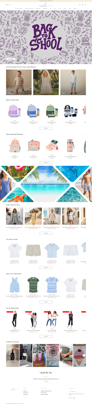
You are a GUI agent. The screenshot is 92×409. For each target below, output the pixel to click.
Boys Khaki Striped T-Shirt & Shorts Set (33, 296)
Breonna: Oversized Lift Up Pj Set (70, 330)
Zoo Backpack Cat (14, 156)
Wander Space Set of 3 (33, 122)
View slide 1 (38, 62)
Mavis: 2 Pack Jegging (52, 330)
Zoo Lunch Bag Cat (33, 156)
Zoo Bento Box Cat (52, 156)
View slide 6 (54, 62)
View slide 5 (50, 62)
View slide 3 (44, 62)
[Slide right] (85, 100)
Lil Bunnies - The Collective (13, 403)
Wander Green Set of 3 (52, 122)
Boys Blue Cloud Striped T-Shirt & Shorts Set (52, 296)
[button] (79, 5)
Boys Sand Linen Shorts (33, 261)
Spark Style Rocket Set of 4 (70, 122)
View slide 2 (41, 62)
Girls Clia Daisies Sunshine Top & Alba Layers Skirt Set (33, 227)
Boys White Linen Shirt (14, 261)
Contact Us (25, 394)
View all (46, 128)
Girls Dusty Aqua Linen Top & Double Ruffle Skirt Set (14, 227)
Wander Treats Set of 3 (14, 122)
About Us (25, 391)
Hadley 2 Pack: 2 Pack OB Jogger (33, 330)
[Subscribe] (85, 391)
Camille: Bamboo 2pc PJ (14, 330)
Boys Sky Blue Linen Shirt (52, 261)
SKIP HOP (14, 120)
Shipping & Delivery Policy (46, 391)
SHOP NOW (11, 58)
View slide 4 (47, 62)
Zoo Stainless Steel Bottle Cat (70, 156)
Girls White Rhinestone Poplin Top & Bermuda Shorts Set (70, 227)
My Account (25, 392)
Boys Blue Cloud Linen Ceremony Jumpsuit (14, 296)
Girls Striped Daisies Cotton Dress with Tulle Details (52, 227)
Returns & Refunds (44, 394)
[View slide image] (46, 37)
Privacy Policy (44, 392)
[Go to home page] (46, 5)
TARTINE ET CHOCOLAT (14, 260)
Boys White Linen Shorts (70, 261)
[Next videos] (84, 355)
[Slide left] (82, 100)
